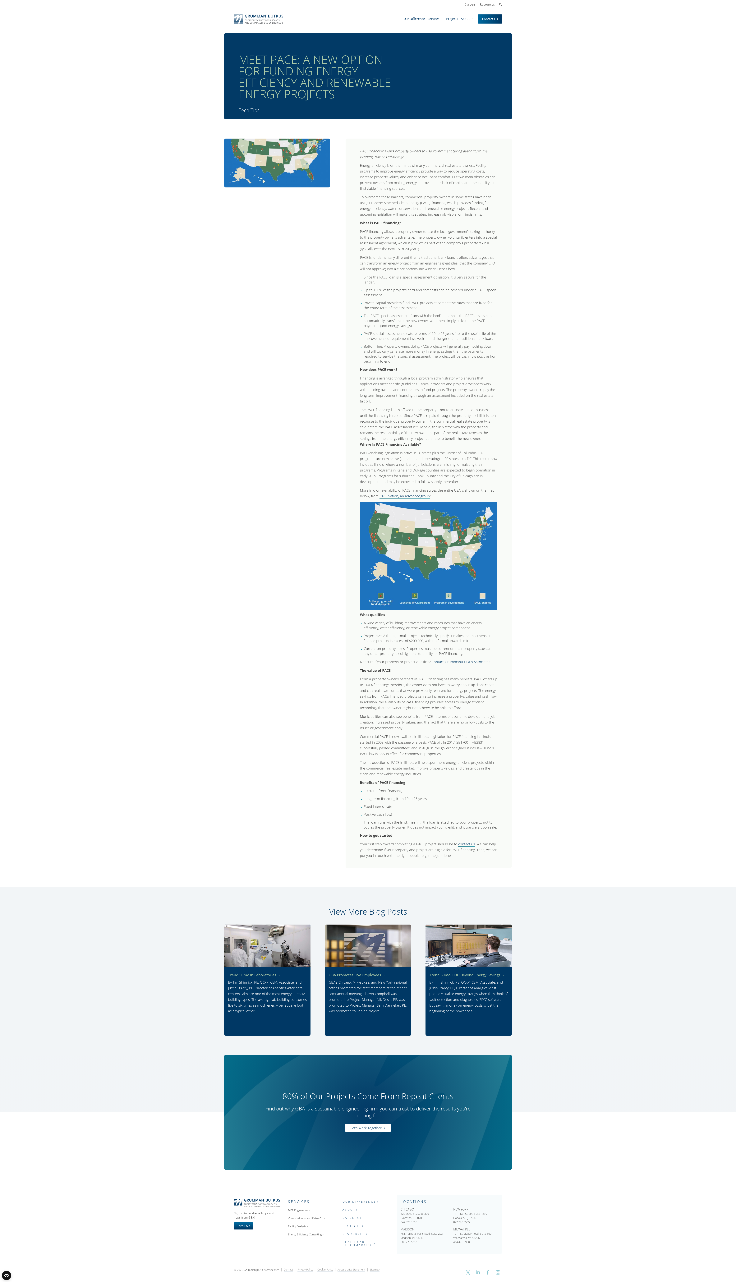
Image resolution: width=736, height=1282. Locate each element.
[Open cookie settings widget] (6, 1275)
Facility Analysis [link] (297, 1226)
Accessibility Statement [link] (351, 1269)
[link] (500, 5)
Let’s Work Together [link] (366, 1128)
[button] (468, 1272)
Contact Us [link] (490, 19)
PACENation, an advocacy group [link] (405, 496)
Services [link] (433, 19)
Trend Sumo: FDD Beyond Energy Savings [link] (464, 974)
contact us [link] (466, 844)
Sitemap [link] (375, 1269)
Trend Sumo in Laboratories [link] (252, 974)
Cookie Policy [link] (325, 1269)
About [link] (465, 19)
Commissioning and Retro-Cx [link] (305, 1218)
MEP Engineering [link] (298, 1210)
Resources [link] (487, 4)
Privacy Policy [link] (305, 1269)
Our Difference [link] (414, 19)
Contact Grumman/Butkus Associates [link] (461, 661)
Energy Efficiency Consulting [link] (305, 1234)
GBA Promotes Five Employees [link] (355, 974)
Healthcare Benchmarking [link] (358, 1243)
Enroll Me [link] (243, 1226)
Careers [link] (470, 4)
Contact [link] (288, 1269)
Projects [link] (452, 19)
